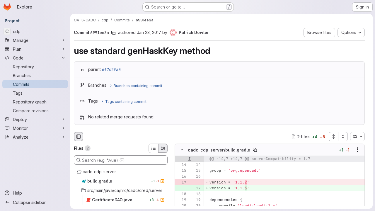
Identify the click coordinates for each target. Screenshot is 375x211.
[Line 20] (181, 206)
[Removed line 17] (181, 183)
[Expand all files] (333, 136)
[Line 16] (181, 177)
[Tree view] (163, 148)
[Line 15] (181, 171)
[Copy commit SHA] (113, 32)
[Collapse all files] (343, 136)
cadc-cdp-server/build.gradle (219, 149)
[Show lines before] (189, 159)
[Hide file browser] (78, 136)
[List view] (153, 148)
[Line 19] (181, 200)
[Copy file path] (254, 150)
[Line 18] (181, 194)
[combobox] (357, 136)
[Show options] (357, 150)
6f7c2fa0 (111, 69)
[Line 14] (181, 165)
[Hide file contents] (181, 150)
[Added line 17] (196, 188)
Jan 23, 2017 (149, 32)
